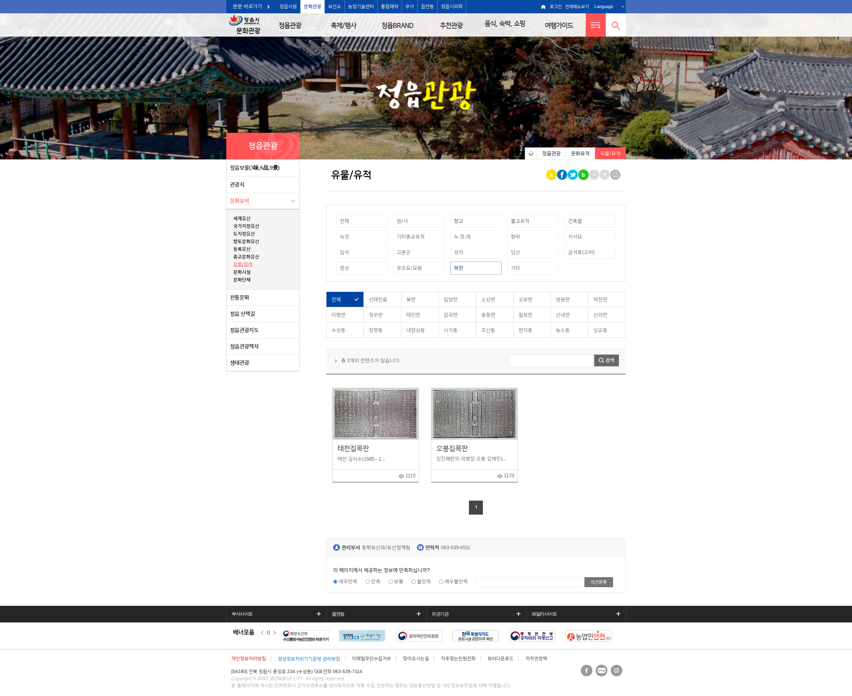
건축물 (575, 221)
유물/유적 (243, 264)
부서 (409, 6)
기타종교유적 (411, 237)
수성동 (338, 330)
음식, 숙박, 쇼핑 (505, 23)
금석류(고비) (581, 252)
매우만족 (348, 581)
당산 (515, 252)
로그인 (556, 6)
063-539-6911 (455, 548)
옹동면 (488, 315)
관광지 (237, 185)
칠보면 (525, 315)
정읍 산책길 (242, 314)
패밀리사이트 (544, 613)
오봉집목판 (452, 448)
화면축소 (594, 174)
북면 (411, 300)
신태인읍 (378, 300)
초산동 (488, 330)
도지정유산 (244, 234)
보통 (398, 581)
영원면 (563, 300)
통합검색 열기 (616, 25)
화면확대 (605, 174)
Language (603, 6)
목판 (458, 268)
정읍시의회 (452, 6)
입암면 (451, 300)
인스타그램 (616, 670)
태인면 (413, 315)
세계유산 (242, 218)
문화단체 (242, 280)
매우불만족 (456, 581)
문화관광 (312, 6)
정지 (268, 633)
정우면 (376, 315)
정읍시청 (288, 6)
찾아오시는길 (416, 658)
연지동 (525, 330)
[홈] (531, 153)
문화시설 (242, 272)
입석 (344, 252)
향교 (458, 221)
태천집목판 (353, 448)
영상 (344, 268)
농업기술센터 (361, 6)
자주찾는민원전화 (458, 658)
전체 (344, 221)
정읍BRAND (397, 25)
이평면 (338, 315)
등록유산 (242, 249)
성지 (458, 252)
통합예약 (389, 6)
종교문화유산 (246, 257)
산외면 (600, 315)
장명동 (376, 330)
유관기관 (440, 613)
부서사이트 (242, 613)
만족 (375, 581)
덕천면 (600, 300)
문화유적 (239, 201)
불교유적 (520, 221)
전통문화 (239, 298)
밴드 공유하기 (584, 174)
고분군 (404, 252)
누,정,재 (462, 237)
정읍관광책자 (244, 346)
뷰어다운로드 (501, 658)
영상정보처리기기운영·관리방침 (309, 659)
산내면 (563, 315)
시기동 (451, 330)
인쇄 (616, 174)
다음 (274, 633)
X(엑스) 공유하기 (573, 174)
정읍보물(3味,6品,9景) (254, 168)
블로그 (601, 670)
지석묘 (575, 237)
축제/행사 (343, 25)
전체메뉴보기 (577, 6)
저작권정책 (536, 658)
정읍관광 (290, 25)
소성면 (488, 300)
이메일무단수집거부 (371, 658)
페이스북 (586, 670)
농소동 (563, 330)
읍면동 (427, 6)
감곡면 (451, 315)
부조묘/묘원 (409, 268)
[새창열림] (311, 636)
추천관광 (451, 25)
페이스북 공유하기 (562, 174)
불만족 (424, 581)
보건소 (334, 6)
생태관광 (239, 363)
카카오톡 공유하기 (552, 174)
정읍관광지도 (244, 330)
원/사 (402, 221)
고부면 (525, 300)
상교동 (600, 330)
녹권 (344, 237)
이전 (262, 633)
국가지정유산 (246, 226)
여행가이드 (559, 25)
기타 (515, 268)
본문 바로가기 (247, 6)
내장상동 (415, 330)
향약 (515, 237)
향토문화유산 (246, 241)
